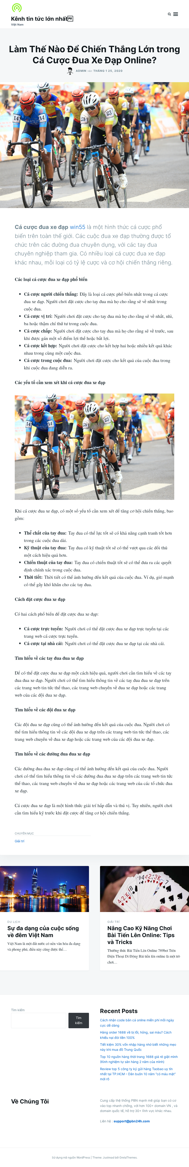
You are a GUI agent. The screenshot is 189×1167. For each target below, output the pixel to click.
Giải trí (19, 841)
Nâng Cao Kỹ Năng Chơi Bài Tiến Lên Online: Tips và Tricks (140, 935)
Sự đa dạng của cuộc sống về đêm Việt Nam (43, 931)
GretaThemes (128, 1157)
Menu (175, 14)
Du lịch (13, 922)
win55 (77, 227)
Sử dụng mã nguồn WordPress (71, 1157)
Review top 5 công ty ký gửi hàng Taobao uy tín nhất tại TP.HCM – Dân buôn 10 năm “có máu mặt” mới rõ (138, 1074)
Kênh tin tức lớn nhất (42, 18)
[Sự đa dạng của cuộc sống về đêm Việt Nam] (44, 889)
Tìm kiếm (18, 1010)
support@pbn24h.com (132, 1121)
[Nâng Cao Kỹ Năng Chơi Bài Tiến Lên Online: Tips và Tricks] (144, 889)
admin (81, 70)
